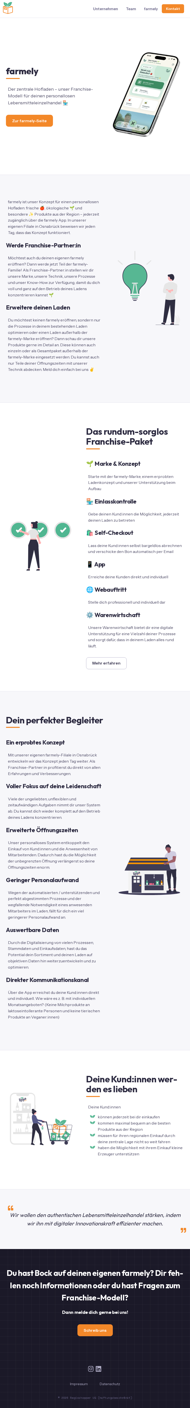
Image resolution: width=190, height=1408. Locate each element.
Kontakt (173, 8)
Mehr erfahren (106, 663)
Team (131, 8)
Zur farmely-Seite (29, 120)
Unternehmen (105, 8)
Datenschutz (110, 1384)
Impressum (79, 1384)
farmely (151, 8)
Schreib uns (95, 1330)
